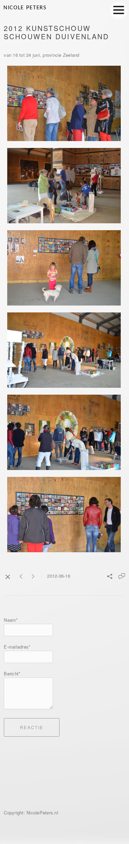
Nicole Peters (25, 8)
